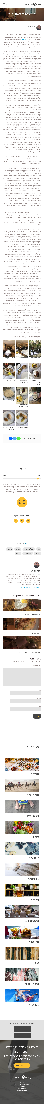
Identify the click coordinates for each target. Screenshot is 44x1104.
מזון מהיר (34, 942)
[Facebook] (11, 438)
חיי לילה (35, 900)
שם (39, 690)
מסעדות (35, 774)
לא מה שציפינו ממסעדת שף (30, 652)
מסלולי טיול (33, 795)
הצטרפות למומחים (22, 1085)
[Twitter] (15, 438)
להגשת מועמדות (22, 1066)
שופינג (36, 963)
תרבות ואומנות (32, 984)
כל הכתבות (22, 1089)
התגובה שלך (36, 666)
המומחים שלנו (22, 1087)
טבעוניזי (35, 837)
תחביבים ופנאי (32, 921)
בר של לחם (36, 633)
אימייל (38, 698)
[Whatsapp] (19, 438)
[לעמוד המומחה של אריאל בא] (38, 27)
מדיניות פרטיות (22, 1091)
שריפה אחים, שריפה (33, 615)
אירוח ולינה (33, 879)
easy (25, 543)
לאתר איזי (22, 1083)
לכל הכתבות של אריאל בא (30, 587)
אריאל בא (31, 27)
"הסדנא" (24, 40)
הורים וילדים (33, 816)
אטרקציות (34, 1005)
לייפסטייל (34, 858)
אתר (39, 706)
